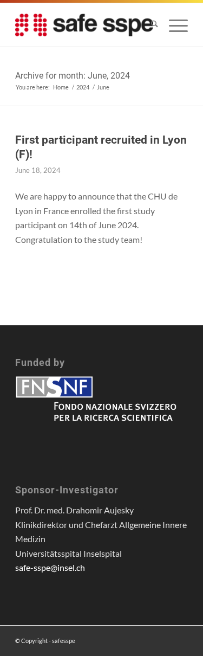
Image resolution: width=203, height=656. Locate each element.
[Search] (149, 25)
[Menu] (173, 25)
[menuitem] (149, 25)
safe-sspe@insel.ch (50, 567)
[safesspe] (84, 25)
